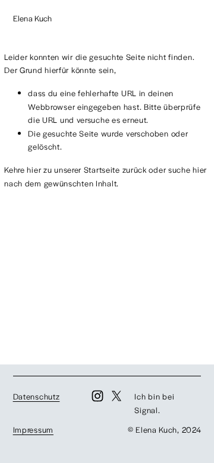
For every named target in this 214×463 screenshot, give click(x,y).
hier (34, 169)
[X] (116, 396)
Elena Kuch (32, 18)
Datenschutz (36, 396)
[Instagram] (97, 396)
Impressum (33, 429)
